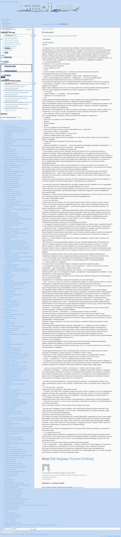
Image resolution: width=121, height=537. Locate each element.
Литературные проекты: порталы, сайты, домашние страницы (19, 258)
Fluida (110, 536)
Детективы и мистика (12, 191)
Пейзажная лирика (11, 330)
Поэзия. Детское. (10, 360)
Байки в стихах (10, 149)
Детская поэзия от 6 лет (13, 195)
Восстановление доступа (13, 44)
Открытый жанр (10, 318)
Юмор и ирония (10, 519)
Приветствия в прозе (12, 374)
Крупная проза (9, 235)
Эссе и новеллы (10, 513)
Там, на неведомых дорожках (15, 471)
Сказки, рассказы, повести (13, 439)
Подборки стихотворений (13, 344)
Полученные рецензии (12, 40)
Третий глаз (9, 479)
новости (7, 308)
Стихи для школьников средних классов (18, 455)
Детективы (8, 189)
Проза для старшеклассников (15, 403)
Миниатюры (9, 280)
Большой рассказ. (11, 153)
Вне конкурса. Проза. (12, 179)
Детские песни (10, 197)
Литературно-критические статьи (16, 247)
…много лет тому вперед (13, 127)
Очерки (7, 320)
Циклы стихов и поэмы (12, 495)
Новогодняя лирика (11, 302)
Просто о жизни (53, 24)
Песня (7, 338)
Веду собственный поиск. (13, 165)
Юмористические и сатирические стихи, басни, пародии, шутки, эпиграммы (30, 525)
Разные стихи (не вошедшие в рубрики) (18, 419)
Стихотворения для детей (14, 465)
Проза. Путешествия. (12, 405)
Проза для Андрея (11, 396)
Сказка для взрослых (12, 433)
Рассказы (8, 421)
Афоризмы (8, 143)
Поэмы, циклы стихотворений (15, 370)
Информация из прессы (13, 217)
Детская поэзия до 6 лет (13, 193)
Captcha (4, 63)
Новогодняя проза (11, 306)
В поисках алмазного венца (14, 157)
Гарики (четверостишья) (13, 185)
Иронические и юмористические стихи (18, 219)
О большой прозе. (11, 310)
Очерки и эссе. (9, 322)
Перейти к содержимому (9, 2)
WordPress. (116, 536)
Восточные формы (11, 181)
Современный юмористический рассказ (18, 443)
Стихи (7, 445)
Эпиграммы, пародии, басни (14, 503)
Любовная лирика (11, 266)
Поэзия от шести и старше (14, 358)
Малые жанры (9, 125)
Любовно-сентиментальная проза (16, 270)
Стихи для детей (10, 447)
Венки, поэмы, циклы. (12, 167)
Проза (7, 388)
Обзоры (7, 312)
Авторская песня (10, 141)
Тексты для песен (11, 473)
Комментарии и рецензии (13, 223)
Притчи (7, 386)
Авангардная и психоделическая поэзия (18, 139)
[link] (7, 33)
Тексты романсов (10, 475)
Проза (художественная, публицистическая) (13, 391)
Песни (7, 336)
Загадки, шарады (10, 213)
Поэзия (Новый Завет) (12, 350)
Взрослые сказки (10, 173)
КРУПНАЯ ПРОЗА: (11, 237)
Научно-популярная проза (13, 294)
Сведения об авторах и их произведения (19, 427)
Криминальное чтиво (12, 225)
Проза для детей (10, 398)
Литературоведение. (12, 264)
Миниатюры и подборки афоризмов (17, 282)
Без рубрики (9, 151)
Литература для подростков (14, 241)
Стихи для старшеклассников (14, 453)
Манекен (8, 278)
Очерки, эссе (9, 324)
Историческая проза (11, 221)
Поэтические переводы (13, 372)
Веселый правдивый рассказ (14, 171)
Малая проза (9, 276)
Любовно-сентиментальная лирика (17, 268)
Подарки (8, 342)
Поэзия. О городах (11, 364)
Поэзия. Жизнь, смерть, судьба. (15, 362)
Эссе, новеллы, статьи (12, 517)
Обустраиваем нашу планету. (15, 314)
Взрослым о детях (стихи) (13, 175)
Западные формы (10, 215)
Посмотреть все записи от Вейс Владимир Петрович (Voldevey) (65, 475)
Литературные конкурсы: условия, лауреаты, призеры (16, 254)
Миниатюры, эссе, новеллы (14, 284)
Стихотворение (10, 459)
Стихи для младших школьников (16, 451)
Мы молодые (9, 292)
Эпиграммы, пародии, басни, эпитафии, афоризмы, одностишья (26, 505)
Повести (7, 340)
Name (3, 55)
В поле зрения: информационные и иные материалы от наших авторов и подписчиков (19, 161)
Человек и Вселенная (12, 497)
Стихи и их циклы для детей (14, 457)
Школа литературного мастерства (16, 499)
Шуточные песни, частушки (14, 501)
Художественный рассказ (13, 493)
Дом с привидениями (12, 203)
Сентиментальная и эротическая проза (18, 431)
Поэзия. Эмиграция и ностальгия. (16, 368)
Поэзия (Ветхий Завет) (12, 348)
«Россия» (8, 133)
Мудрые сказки (10, 290)
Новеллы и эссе (10, 300)
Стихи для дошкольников (13, 449)
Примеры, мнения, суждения (14, 384)
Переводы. (8, 332)
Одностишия (9, 316)
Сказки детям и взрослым (13, 437)
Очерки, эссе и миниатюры (14, 326)
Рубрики (7, 527)
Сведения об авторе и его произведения (19, 429)
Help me (7, 137)
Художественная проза (12, 491)
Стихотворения (10, 461)
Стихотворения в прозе (13, 463)
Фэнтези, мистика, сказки (13, 489)
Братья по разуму (11, 155)
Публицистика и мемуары (13, 413)
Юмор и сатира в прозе (13, 523)
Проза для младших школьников (16, 402)
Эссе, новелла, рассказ (12, 515)
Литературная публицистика (14, 245)
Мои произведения (11, 38)
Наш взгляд (9, 296)
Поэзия (7, 346)
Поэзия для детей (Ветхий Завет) (16, 354)
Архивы (3, 117)
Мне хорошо (9, 286)
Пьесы (7, 415)
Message (4, 61)
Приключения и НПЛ (12, 378)
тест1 (6, 477)
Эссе (6, 511)
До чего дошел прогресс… (13, 201)
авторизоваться (78, 487)
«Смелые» (8, 135)
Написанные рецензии (12, 42)
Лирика (7, 239)
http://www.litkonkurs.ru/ (41, 534)
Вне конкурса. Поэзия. (12, 177)
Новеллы (8, 298)
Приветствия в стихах (12, 376)
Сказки (7, 435)
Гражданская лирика (11, 187)
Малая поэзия (9, 274)
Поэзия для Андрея (11, 352)
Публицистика (9, 409)
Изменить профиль (11, 46)
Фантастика (9, 481)
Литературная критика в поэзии (15, 243)
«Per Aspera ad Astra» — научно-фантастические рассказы (16, 130)
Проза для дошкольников (13, 400)
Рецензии (8, 425)
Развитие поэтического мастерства (17, 417)
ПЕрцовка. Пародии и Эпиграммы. (16, 334)
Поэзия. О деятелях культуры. (15, 366)
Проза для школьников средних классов (18, 394)
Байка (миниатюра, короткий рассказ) (17, 145)
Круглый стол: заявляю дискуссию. (16, 233)
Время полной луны (11, 183)
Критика (7, 227)
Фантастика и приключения (14, 483)
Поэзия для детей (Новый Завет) (16, 356)
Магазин (7, 272)
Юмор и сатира (10, 521)
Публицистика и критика (13, 411)
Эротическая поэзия (11, 507)
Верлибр (7, 169)
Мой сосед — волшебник (13, 288)
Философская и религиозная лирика (17, 485)
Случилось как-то (10, 441)
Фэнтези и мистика (11, 487)
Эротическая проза (11, 509)
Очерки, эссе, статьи (12, 328)
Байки (7, 147)
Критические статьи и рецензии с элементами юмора (16, 230)
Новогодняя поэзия (11, 304)
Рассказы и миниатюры (12, 423)
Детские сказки (10, 199)
